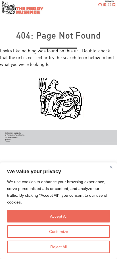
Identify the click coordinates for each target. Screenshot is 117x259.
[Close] (111, 167)
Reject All (58, 247)
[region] (58, 210)
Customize (58, 231)
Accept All (58, 216)
